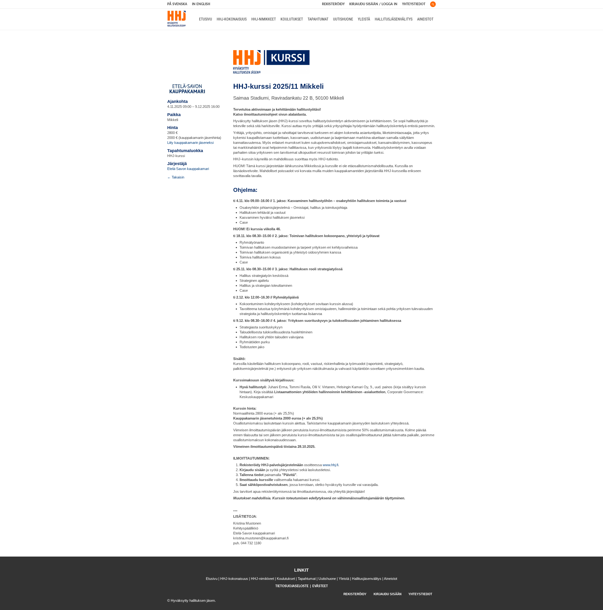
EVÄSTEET (320, 586)
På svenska (177, 4)
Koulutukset (292, 19)
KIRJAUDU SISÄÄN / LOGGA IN (373, 4)
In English (201, 4)
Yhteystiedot (413, 4)
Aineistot (425, 19)
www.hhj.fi (330, 465)
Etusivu (205, 19)
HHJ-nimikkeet (263, 19)
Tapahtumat (318, 19)
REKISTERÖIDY (333, 4)
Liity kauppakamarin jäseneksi (190, 143)
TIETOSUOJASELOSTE (292, 586)
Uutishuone (343, 19)
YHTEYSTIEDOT (420, 594)
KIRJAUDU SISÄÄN (387, 594)
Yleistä (364, 19)
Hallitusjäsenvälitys (393, 19)
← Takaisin (175, 177)
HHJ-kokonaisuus (232, 19)
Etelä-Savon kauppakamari (188, 169)
